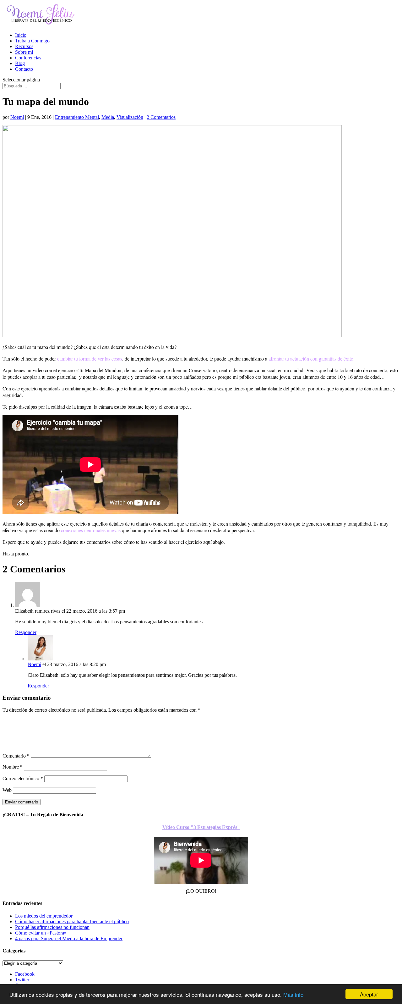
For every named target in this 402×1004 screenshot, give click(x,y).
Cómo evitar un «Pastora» (41, 932)
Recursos (24, 46)
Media (107, 117)
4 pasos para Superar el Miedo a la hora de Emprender (68, 938)
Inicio (20, 35)
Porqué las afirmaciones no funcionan (52, 927)
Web (7, 790)
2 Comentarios (161, 117)
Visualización (130, 117)
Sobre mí (24, 52)
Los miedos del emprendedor (44, 915)
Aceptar (369, 994)
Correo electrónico (23, 778)
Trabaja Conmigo (32, 40)
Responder (25, 632)
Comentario (16, 756)
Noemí (17, 117)
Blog (20, 63)
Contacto (24, 69)
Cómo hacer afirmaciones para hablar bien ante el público (72, 921)
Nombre (13, 767)
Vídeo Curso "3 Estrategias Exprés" (201, 827)
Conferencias (28, 57)
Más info (293, 994)
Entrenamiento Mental (77, 117)
